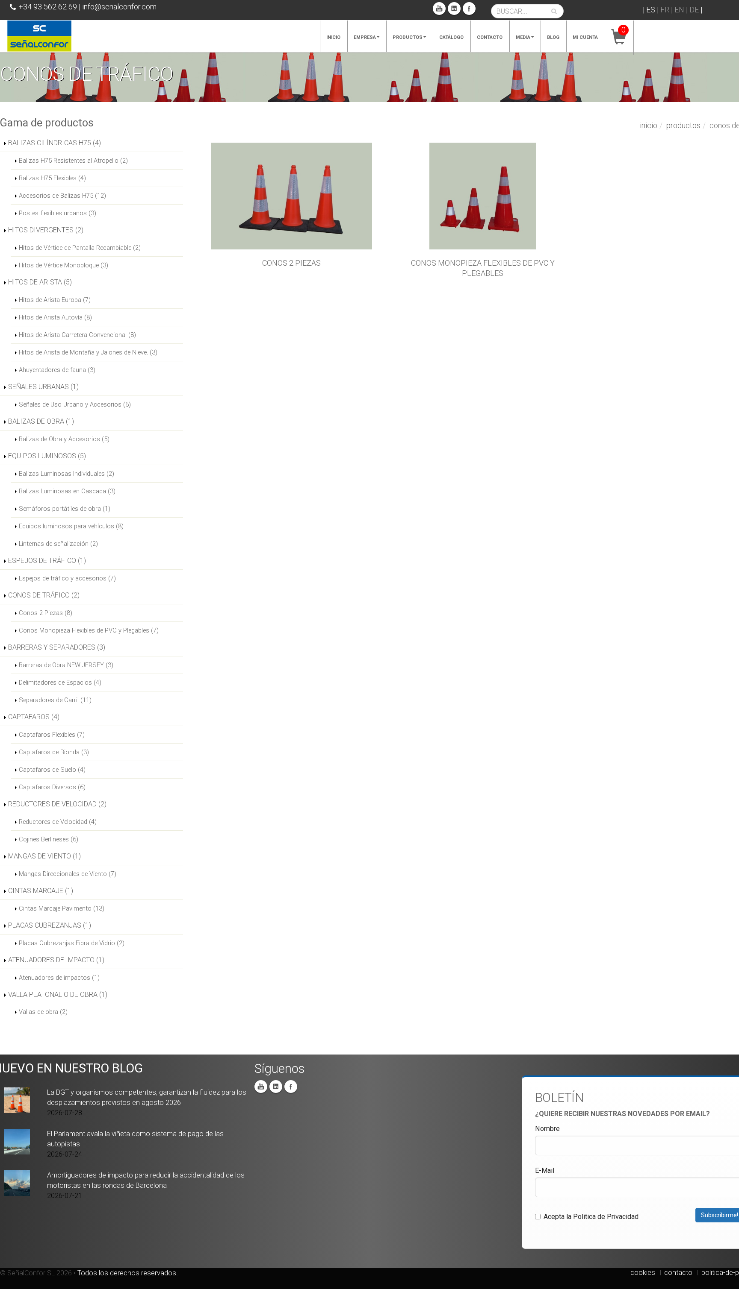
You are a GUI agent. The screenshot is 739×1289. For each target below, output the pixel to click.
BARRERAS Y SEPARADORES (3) (56, 647)
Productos (408, 37)
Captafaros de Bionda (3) (54, 752)
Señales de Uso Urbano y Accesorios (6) (75, 404)
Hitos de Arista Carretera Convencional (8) (77, 335)
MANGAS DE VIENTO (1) (44, 856)
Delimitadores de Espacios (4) (60, 682)
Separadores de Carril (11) (55, 700)
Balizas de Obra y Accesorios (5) (64, 439)
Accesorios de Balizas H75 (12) (62, 195)
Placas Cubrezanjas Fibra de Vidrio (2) (71, 943)
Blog (553, 37)
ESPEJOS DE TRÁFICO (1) (47, 561)
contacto (678, 1272)
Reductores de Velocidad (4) (58, 822)
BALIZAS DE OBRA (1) (41, 421)
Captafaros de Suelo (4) (52, 769)
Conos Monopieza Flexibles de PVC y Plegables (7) (89, 630)
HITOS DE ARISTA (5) (40, 282)
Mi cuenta (585, 37)
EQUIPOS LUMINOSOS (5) (47, 456)
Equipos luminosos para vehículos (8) (71, 526)
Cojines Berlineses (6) (48, 839)
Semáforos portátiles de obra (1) (64, 509)
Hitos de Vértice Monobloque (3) (63, 265)
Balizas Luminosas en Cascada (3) (67, 491)
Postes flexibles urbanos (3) (57, 213)
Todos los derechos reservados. (127, 1273)
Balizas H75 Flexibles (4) (52, 178)
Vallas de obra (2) (43, 1012)
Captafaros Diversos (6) (52, 787)
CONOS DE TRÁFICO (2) (44, 595)
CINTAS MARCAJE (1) (40, 891)
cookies (642, 1272)
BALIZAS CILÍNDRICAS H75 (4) (54, 143)
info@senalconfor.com (119, 6)
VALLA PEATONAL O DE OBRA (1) (57, 994)
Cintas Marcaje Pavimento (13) (61, 908)
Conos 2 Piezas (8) (45, 613)
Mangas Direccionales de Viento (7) (67, 874)
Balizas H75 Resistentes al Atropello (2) (73, 160)
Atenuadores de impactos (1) (59, 977)
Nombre (547, 1129)
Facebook (469, 8)
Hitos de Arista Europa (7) (55, 300)
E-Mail (544, 1170)
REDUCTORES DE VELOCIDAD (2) (57, 804)
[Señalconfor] (39, 35)
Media (523, 37)
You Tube (439, 8)
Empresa (365, 37)
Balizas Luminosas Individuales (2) (66, 474)
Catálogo (451, 37)
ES (650, 9)
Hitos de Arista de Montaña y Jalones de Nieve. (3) (88, 352)
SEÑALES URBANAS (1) (43, 387)
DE (694, 9)
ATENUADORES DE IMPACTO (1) (56, 960)
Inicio (333, 37)
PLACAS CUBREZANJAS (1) (49, 925)
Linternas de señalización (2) (58, 544)
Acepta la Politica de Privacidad (591, 1217)
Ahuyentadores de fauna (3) (57, 370)
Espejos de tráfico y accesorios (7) (67, 578)
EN (679, 9)
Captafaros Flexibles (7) (52, 734)
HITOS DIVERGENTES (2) (45, 230)
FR (664, 9)
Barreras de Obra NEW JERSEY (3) (66, 665)
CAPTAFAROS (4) (33, 717)
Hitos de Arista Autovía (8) (55, 317)
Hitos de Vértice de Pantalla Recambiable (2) (80, 248)
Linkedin (454, 8)
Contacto (490, 37)
